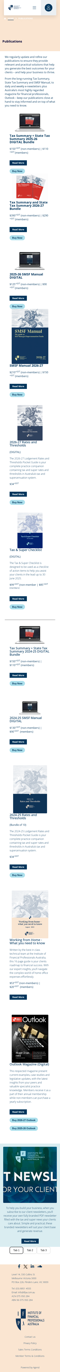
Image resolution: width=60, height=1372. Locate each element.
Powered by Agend (30, 1367)
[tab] (16, 1250)
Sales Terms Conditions (30, 1349)
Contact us (30, 1336)
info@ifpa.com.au (26, 1292)
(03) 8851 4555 (23, 1288)
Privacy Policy (30, 1343)
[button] (17, 171)
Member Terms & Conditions (30, 1355)
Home (11, 18)
